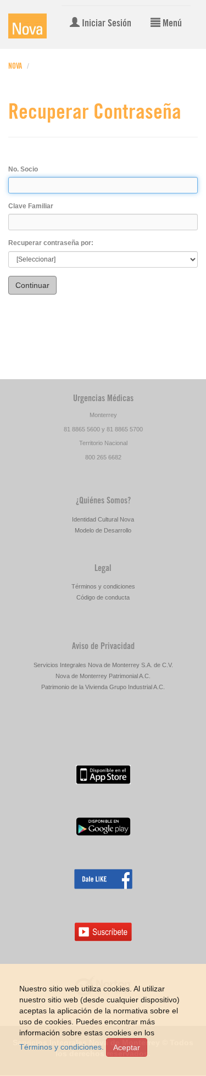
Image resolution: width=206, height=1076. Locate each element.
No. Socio (23, 169)
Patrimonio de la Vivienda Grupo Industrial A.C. (103, 687)
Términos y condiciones (103, 586)
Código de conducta (103, 597)
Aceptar (126, 1047)
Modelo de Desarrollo (103, 530)
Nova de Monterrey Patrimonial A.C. (103, 676)
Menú (171, 24)
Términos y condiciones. (61, 1046)
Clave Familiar (30, 206)
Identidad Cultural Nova (103, 519)
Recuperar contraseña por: (50, 243)
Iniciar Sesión (105, 24)
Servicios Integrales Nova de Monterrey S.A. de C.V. (103, 665)
